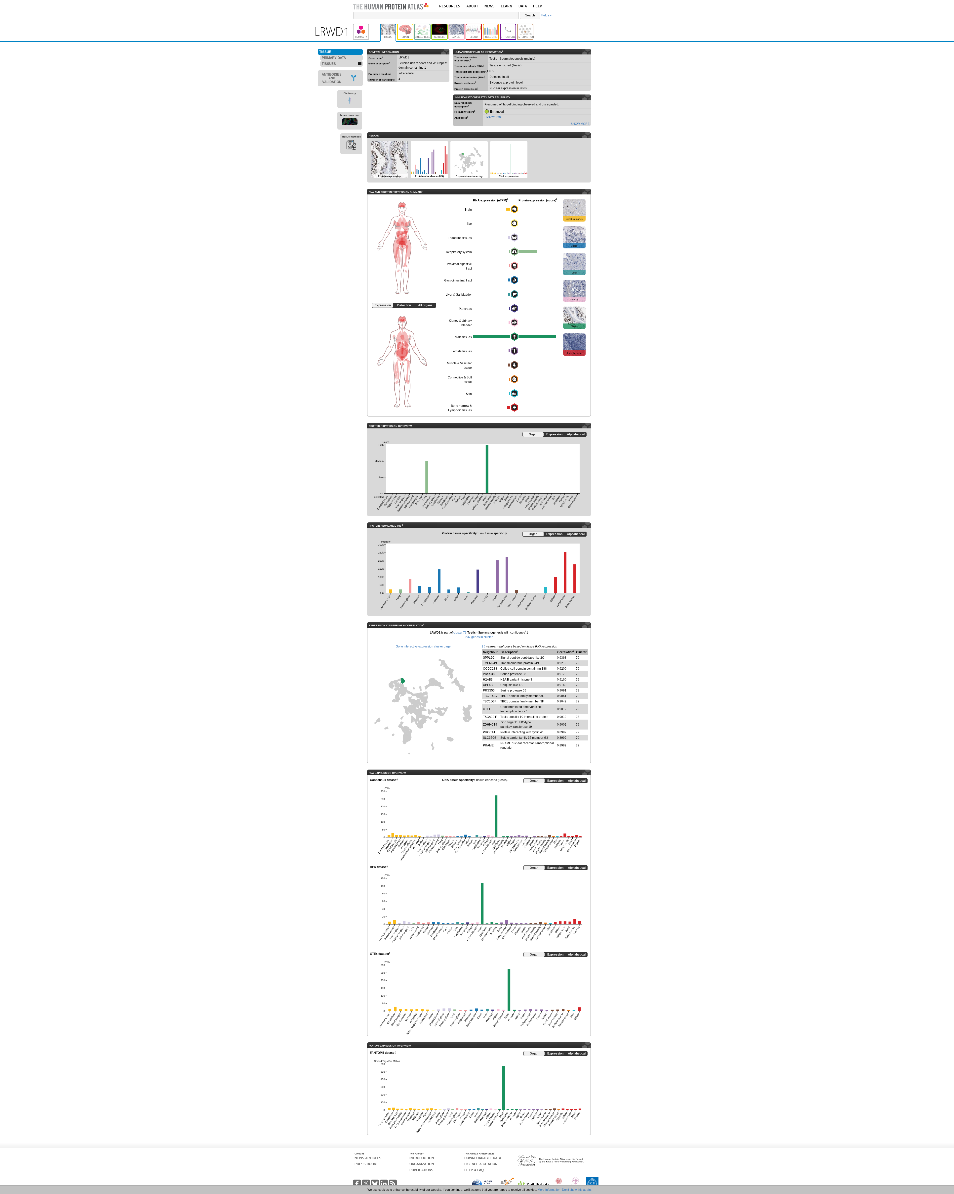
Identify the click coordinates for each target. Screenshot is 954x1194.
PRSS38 (489, 674)
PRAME (488, 745)
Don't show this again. (577, 1190)
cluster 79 (460, 632)
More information (549, 1190)
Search (530, 15)
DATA (522, 5)
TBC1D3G (490, 696)
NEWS (489, 5)
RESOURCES (449, 5)
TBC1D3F (489, 701)
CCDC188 (490, 668)
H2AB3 (488, 679)
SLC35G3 (489, 737)
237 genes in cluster (479, 637)
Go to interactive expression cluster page (423, 646)
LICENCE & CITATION (480, 1164)
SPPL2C (489, 657)
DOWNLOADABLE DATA (482, 1158)
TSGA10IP (490, 717)
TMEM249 (490, 663)
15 (483, 646)
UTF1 (486, 709)
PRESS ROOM (366, 1164)
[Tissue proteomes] (349, 123)
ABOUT (472, 5)
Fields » (546, 15)
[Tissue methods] (351, 145)
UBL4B (488, 685)
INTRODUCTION (421, 1158)
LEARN (506, 5)
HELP (537, 5)
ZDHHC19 (490, 724)
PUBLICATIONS (421, 1170)
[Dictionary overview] (349, 101)
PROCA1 (489, 732)
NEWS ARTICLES (368, 1158)
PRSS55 (489, 690)
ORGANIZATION (421, 1164)
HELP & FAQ (474, 1170)
